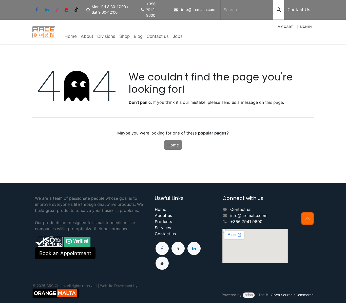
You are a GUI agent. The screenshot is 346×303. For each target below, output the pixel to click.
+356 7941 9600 (246, 221)
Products (163, 221)
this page (274, 102)
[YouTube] (66, 9)
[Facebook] (36, 9)
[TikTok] (76, 9)
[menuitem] (71, 36)
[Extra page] (162, 263)
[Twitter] (178, 248)
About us (163, 215)
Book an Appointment (65, 253)
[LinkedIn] (46, 9)
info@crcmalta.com (248, 215)
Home (173, 144)
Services (163, 227)
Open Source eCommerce (292, 295)
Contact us (165, 233)
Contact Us (298, 9)
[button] (307, 218)
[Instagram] (56, 9)
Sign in (306, 27)
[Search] (278, 10)
